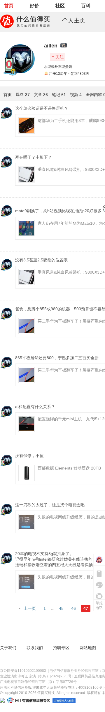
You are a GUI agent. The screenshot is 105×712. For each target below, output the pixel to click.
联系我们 (35, 647)
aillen (50, 46)
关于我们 (8, 647)
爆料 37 (23, 94)
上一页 (30, 608)
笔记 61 (59, 94)
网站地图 (88, 647)
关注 (58, 56)
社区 (60, 5)
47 (85, 608)
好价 (34, 5)
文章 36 (41, 94)
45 (61, 608)
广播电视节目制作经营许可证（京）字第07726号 (38, 682)
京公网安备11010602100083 (23, 671)
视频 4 (76, 94)
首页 (8, 5)
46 (73, 608)
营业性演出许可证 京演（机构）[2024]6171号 (35, 676)
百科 (85, 5)
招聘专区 (61, 647)
